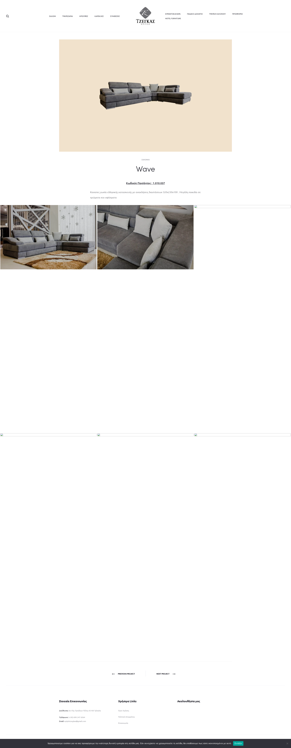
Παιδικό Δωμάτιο (195, 14)
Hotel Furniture (173, 18)
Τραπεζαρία (67, 16)
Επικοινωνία (123, 723)
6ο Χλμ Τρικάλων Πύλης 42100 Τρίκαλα (84, 710)
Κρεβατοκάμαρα (173, 14)
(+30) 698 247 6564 (77, 717)
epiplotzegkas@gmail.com (75, 721)
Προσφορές (237, 14)
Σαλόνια (146, 159)
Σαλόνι (52, 16)
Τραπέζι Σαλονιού (217, 14)
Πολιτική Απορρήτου (126, 717)
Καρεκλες (99, 16)
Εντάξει (238, 743)
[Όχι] (287, 743)
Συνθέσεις (115, 16)
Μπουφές (83, 16)
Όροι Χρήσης (123, 710)
